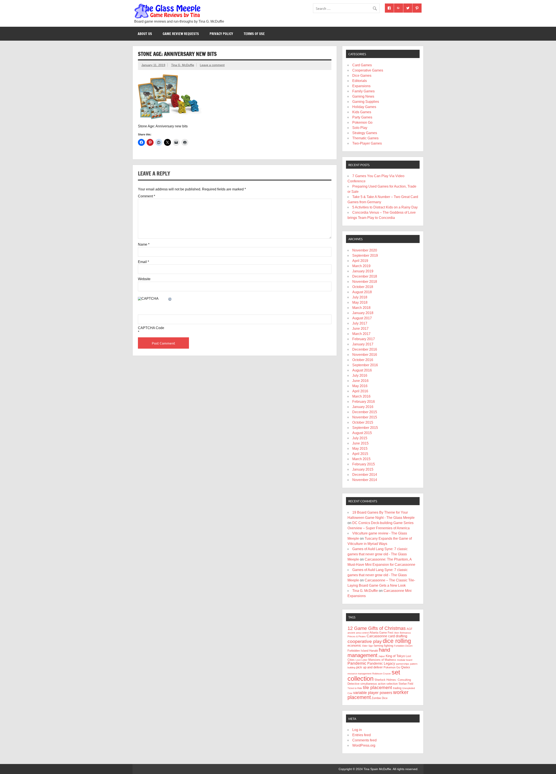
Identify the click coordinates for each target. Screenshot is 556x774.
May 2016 (359, 386)
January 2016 (362, 407)
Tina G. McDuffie (182, 65)
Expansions (361, 86)
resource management (359, 673)
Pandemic (357, 663)
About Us (145, 33)
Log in (357, 730)
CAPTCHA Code (151, 328)
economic (354, 645)
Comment (146, 196)
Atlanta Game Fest (381, 632)
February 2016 (363, 401)
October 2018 (362, 287)
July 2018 (359, 297)
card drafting (397, 636)
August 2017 (362, 318)
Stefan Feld (406, 683)
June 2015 (360, 443)
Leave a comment (212, 65)
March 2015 (361, 459)
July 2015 (359, 438)
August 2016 (362, 370)
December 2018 (364, 276)
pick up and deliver (369, 667)
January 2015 (362, 469)
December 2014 (364, 474)
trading (397, 688)
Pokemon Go (362, 122)
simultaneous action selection (379, 683)
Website (144, 279)
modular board (404, 660)
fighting (388, 645)
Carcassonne (377, 636)
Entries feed (361, 735)
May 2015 (359, 448)
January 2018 (362, 313)
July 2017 (359, 323)
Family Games (363, 91)
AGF (409, 629)
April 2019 (360, 261)
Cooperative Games (367, 70)
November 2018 (364, 281)
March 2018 (361, 308)
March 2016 (361, 396)
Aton (396, 632)
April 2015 (360, 454)
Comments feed (364, 740)
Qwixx (405, 667)
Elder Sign (367, 645)
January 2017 (362, 344)
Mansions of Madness (382, 659)
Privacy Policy (221, 33)
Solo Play (359, 128)
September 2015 (365, 427)
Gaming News (363, 96)
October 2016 (362, 360)
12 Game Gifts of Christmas (377, 628)
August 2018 (362, 292)
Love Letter (361, 660)
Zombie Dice (379, 698)
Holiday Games (364, 107)
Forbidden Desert (403, 645)
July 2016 (359, 375)
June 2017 (360, 328)
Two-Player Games (367, 143)
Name (143, 244)
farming (378, 645)
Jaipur (381, 656)
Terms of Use (254, 33)
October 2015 (362, 422)
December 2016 (364, 349)
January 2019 (362, 271)
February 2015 (363, 464)
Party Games (362, 117)
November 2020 (364, 250)
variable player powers (372, 693)
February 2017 (363, 339)
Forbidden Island (358, 650)
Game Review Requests (181, 33)
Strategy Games (364, 133)
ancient (351, 632)
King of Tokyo (395, 656)
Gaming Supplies (365, 101)
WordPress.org (363, 745)
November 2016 (364, 354)
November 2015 (364, 417)
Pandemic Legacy (381, 663)
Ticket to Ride (355, 688)
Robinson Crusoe (381, 673)
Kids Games (361, 112)
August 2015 (362, 433)
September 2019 (365, 255)
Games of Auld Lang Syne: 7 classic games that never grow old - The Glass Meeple (378, 554)
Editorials (359, 81)
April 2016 (360, 391)
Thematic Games (365, 138)
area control (362, 632)
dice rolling (397, 641)
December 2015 (364, 412)
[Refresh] (170, 299)
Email (143, 262)
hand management (369, 652)
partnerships (402, 663)
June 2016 (360, 381)
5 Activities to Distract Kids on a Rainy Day (385, 207)
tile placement (377, 687)
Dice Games (361, 75)
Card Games (362, 65)
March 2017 (361, 334)
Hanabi (373, 650)
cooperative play (365, 641)
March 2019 (361, 266)
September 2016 (365, 365)
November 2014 (364, 480)
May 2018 (359, 302)
